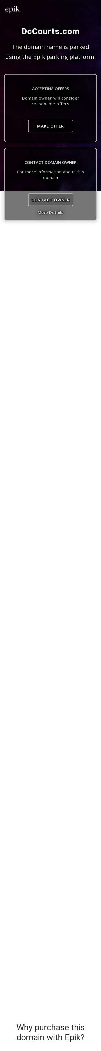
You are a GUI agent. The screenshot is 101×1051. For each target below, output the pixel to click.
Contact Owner (51, 199)
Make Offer (50, 126)
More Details (50, 212)
